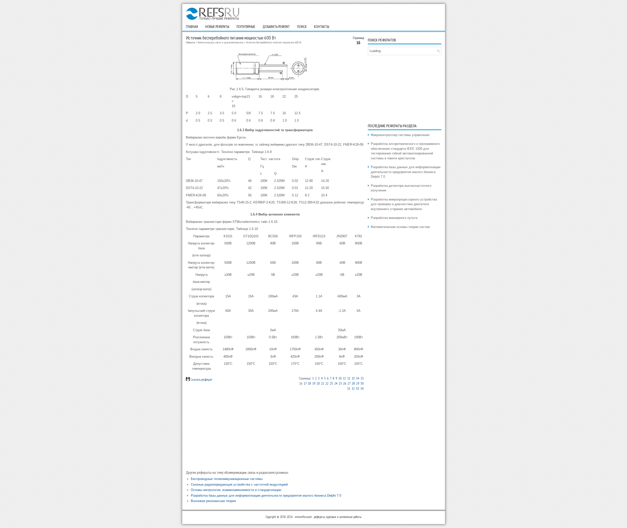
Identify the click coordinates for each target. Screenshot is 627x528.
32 (353, 388)
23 (331, 383)
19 (313, 383)
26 (344, 383)
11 (344, 378)
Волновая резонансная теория (213, 501)
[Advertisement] (275, 430)
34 (362, 388)
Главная (192, 26)
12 (348, 378)
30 (362, 383)
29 (357, 383)
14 (357, 378)
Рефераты (190, 42)
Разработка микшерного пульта (394, 218)
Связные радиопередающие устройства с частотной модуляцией (239, 484)
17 (305, 383)
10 (339, 378)
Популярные (246, 26)
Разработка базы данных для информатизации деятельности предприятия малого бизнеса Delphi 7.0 (266, 495)
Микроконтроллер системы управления (400, 135)
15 (362, 378)
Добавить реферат (276, 26)
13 (353, 378)
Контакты (321, 26)
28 (353, 383)
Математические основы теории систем (400, 227)
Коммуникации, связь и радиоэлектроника (220, 42)
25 (340, 383)
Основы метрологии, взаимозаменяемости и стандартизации (236, 490)
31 (348, 388)
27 (349, 383)
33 (357, 388)
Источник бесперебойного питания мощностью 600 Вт (273, 42)
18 (309, 383)
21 (322, 383)
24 (335, 383)
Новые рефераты (217, 26)
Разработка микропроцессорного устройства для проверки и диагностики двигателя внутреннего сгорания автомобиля (404, 204)
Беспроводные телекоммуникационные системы (227, 479)
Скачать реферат (201, 379)
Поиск (302, 26)
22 (327, 383)
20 (318, 383)
